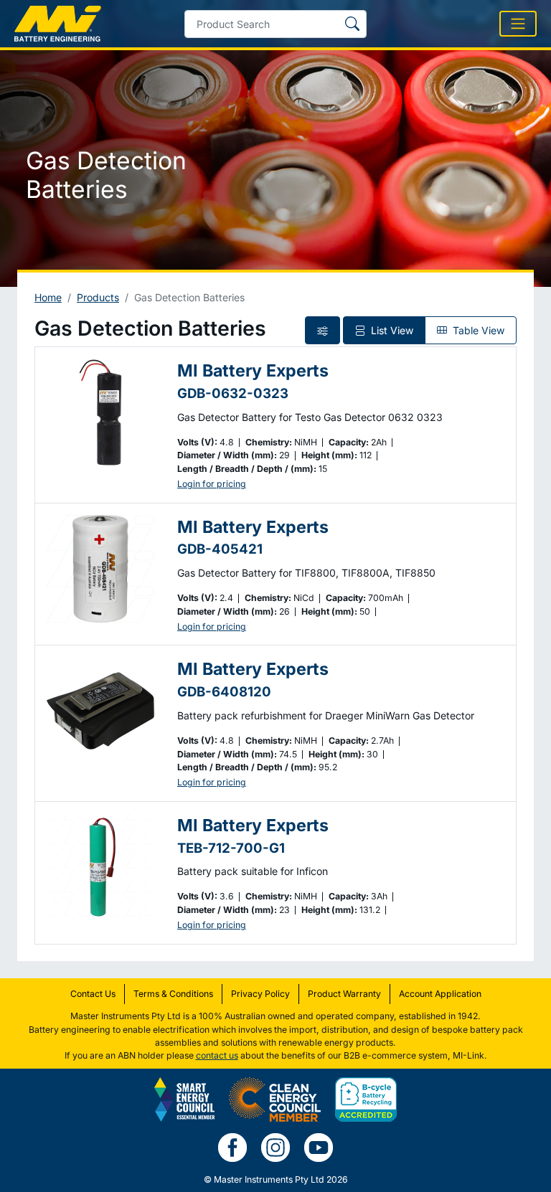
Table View (477, 330)
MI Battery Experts (253, 370)
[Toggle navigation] (518, 24)
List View (390, 330)
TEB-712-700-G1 (231, 848)
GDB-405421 (220, 549)
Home (48, 297)
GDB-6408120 (224, 691)
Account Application (440, 993)
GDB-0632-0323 (232, 393)
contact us (217, 1055)
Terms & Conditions (173, 993)
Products (98, 297)
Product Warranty (344, 993)
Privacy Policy (260, 993)
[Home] (57, 24)
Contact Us (93, 993)
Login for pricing (211, 483)
